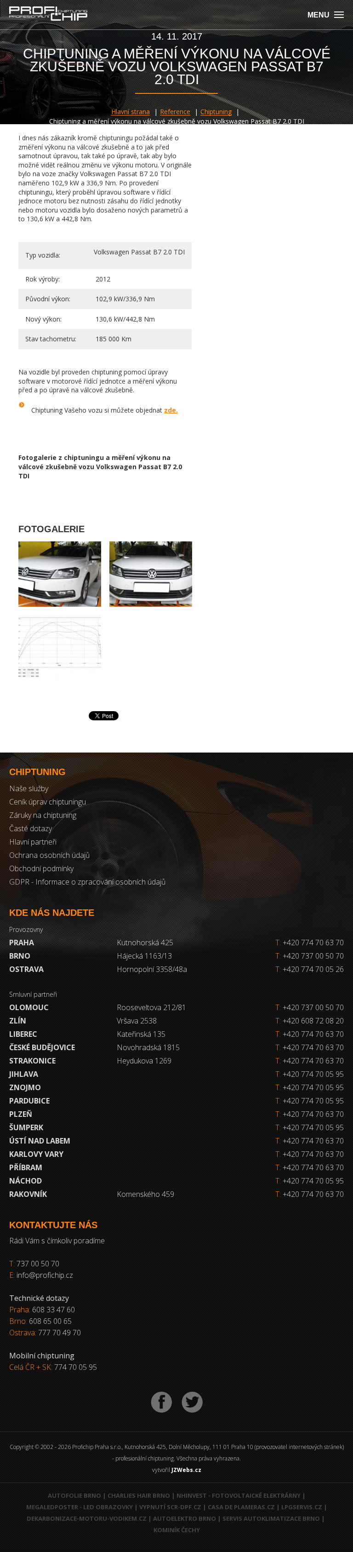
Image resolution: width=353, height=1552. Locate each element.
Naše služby (28, 788)
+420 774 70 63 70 (309, 942)
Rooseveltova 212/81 (151, 1007)
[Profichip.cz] (48, 14)
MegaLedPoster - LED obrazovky (79, 1507)
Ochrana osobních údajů (49, 855)
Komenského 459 (145, 1194)
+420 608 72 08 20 (313, 1021)
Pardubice (29, 1101)
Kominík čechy (177, 1530)
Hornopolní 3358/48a (152, 969)
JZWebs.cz (186, 1470)
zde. (171, 410)
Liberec (23, 1034)
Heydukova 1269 (144, 1061)
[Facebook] (161, 1402)
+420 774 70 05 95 (313, 1074)
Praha (21, 942)
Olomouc (29, 1007)
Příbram (25, 1167)
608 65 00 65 (50, 1321)
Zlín (17, 1021)
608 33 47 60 (53, 1310)
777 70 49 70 (59, 1333)
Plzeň (20, 1114)
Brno (19, 956)
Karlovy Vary (36, 1154)
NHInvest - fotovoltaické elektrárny (238, 1495)
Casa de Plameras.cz (241, 1507)
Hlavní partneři (33, 842)
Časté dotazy (30, 828)
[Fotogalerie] (59, 573)
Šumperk (26, 1127)
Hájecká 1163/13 (144, 956)
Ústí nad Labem (39, 1141)
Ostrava (26, 969)
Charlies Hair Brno (139, 1495)
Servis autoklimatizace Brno (271, 1518)
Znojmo (25, 1087)
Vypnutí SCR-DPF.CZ (170, 1507)
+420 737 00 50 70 (309, 956)
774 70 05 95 (75, 1367)
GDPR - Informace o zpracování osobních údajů (87, 882)
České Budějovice (42, 1047)
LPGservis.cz (301, 1507)
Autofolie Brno (74, 1495)
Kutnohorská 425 (145, 942)
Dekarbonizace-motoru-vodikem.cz (87, 1518)
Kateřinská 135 (141, 1034)
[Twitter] (192, 1402)
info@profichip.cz (45, 1275)
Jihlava (23, 1074)
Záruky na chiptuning (42, 815)
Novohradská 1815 (148, 1047)
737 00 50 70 (38, 1264)
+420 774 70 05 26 (309, 969)
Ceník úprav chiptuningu (47, 802)
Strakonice (32, 1061)
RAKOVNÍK (28, 1194)
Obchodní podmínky (41, 868)
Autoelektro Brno (184, 1518)
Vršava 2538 (137, 1021)
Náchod (25, 1181)
